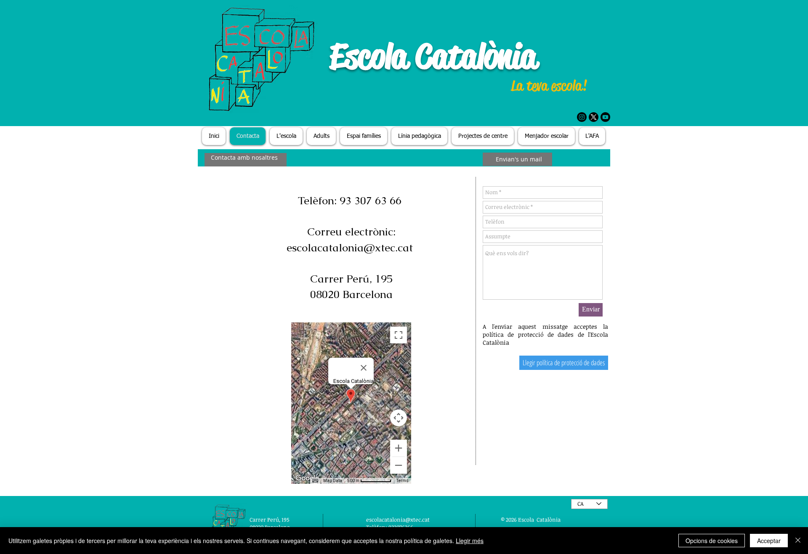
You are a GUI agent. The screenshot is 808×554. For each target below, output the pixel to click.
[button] (286, 136)
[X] (593, 117)
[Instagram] (582, 117)
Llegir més (470, 540)
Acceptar (769, 540)
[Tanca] (798, 540)
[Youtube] (605, 117)
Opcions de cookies (712, 540)
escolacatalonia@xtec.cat (350, 247)
